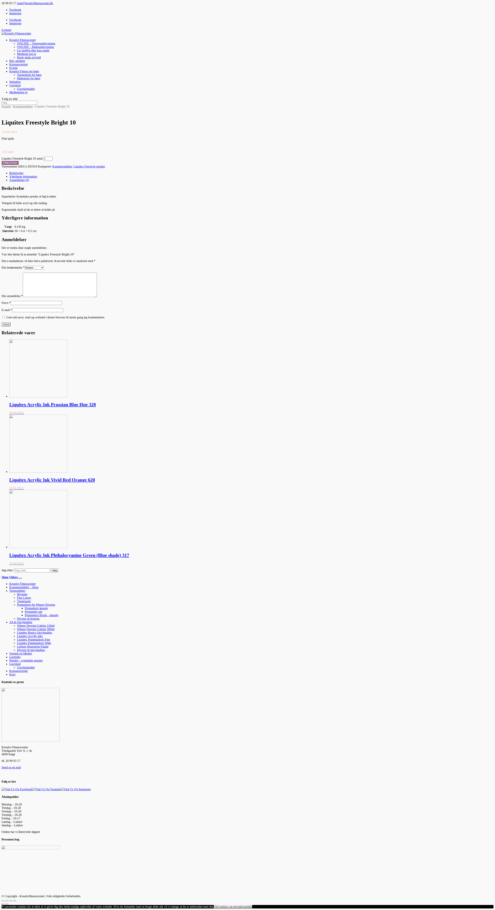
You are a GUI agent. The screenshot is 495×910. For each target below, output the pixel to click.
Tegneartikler (17, 590)
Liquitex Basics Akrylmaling (34, 632)
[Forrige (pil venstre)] (3, 904)
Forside (6, 106)
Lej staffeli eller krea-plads (33, 50)
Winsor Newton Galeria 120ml (36, 625)
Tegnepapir (24, 601)
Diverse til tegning (28, 618)
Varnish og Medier (20, 653)
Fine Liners (24, 597)
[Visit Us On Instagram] (75, 789)
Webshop (15, 81)
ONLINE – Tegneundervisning (36, 43)
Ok (216, 906)
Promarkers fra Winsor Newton (36, 604)
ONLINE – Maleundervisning (35, 47)
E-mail (7, 310)
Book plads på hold (29, 57)
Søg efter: (7, 570)
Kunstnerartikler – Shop (23, 587)
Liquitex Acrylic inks (30, 636)
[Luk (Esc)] (3, 900)
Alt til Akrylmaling (20, 622)
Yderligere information (23, 176)
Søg (54, 570)
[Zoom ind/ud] (14, 900)
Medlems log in (26, 54)
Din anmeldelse (12, 296)
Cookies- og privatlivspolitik (235, 906)
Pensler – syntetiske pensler (26, 660)
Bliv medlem (17, 61)
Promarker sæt (33, 611)
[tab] (251, 173)
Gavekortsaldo (26, 88)
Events (13, 68)
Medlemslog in (18, 92)
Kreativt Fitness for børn (24, 71)
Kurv (12, 674)
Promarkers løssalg (36, 608)
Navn (6, 302)
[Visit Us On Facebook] (17, 789)
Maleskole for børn (28, 78)
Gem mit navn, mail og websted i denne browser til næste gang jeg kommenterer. (55, 317)
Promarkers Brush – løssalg (41, 615)
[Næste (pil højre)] (7, 904)
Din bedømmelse (13, 267)
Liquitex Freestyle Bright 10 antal (22, 158)
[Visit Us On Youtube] (46, 789)
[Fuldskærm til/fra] (10, 900)
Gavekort (15, 85)
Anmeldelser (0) (19, 180)
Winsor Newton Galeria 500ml (36, 629)
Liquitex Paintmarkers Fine (33, 639)
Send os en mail (11, 767)
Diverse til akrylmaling (31, 650)
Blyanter (22, 594)
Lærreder (14, 657)
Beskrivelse (16, 173)
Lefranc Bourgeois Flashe (33, 646)
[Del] (7, 900)
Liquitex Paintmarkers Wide (34, 643)
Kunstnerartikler (23, 106)
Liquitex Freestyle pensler (89, 166)
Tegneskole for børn (29, 74)
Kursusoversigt (18, 64)
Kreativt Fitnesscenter (22, 40)
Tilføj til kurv (10, 162)
